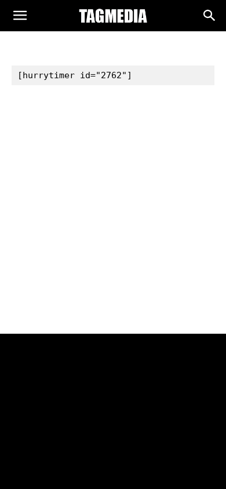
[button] (19, 18)
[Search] (210, 17)
